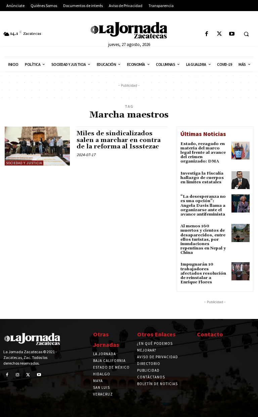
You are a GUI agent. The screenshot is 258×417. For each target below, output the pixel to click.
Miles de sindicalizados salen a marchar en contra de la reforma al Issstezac (119, 140)
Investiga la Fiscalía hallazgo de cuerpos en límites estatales (202, 178)
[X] (219, 34)
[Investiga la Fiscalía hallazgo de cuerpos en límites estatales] (240, 180)
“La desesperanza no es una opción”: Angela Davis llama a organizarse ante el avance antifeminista (203, 205)
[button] (246, 34)
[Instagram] (18, 375)
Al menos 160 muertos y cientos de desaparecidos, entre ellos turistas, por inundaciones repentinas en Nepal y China (203, 239)
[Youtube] (231, 34)
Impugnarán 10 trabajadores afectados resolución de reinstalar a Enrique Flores (203, 273)
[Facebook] (206, 34)
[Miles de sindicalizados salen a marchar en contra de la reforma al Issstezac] (37, 146)
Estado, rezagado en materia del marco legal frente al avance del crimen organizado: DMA (203, 152)
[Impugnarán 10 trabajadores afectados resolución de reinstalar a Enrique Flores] (240, 271)
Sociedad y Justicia (24, 163)
